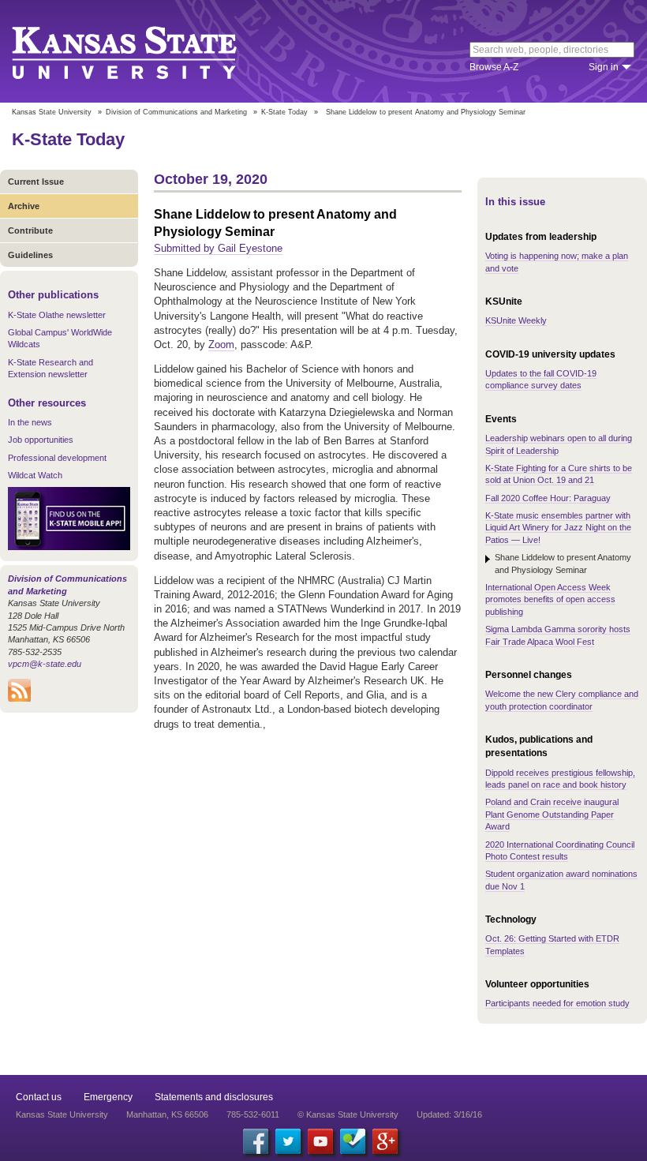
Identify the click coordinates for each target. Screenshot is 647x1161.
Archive (23, 206)
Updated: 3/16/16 (449, 1114)
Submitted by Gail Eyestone (218, 248)
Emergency (108, 1097)
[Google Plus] (385, 1141)
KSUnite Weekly (516, 320)
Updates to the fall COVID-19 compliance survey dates (541, 379)
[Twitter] (288, 1141)
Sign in (604, 67)
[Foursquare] (352, 1141)
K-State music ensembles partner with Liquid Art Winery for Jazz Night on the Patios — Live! (558, 528)
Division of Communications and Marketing (176, 112)
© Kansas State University (347, 1114)
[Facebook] (255, 1141)
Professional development (57, 458)
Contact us (39, 1097)
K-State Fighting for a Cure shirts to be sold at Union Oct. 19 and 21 (558, 474)
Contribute (30, 230)
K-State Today (284, 112)
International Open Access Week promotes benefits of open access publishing (550, 599)
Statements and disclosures (214, 1097)
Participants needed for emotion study (557, 1003)
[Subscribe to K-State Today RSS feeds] (19, 698)
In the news (30, 422)
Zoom (221, 344)
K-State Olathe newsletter (57, 315)
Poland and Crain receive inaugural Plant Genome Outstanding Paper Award (552, 814)
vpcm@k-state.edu (44, 664)
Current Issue (36, 181)
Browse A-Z (493, 67)
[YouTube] (320, 1141)
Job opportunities (40, 439)
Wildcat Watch (35, 475)
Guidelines (30, 255)
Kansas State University (144, 51)
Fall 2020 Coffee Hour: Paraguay (548, 498)
